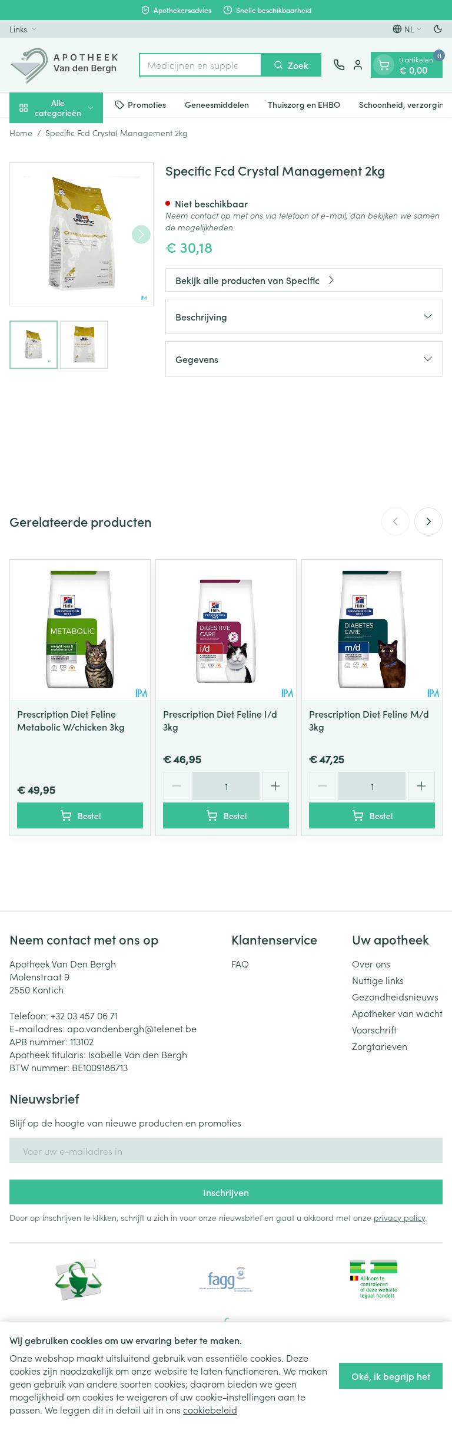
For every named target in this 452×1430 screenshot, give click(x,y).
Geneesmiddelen (217, 104)
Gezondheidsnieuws (395, 996)
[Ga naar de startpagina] (68, 64)
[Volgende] (141, 234)
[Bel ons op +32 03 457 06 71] (339, 65)
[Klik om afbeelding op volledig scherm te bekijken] (81, 234)
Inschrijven (226, 1191)
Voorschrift (374, 1029)
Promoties (147, 104)
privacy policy (399, 1217)
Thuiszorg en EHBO (304, 104)
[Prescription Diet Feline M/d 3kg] (372, 630)
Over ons (371, 963)
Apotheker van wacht (397, 1012)
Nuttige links (378, 979)
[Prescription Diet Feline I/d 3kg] (226, 630)
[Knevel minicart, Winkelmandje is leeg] (383, 64)
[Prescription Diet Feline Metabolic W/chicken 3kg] (80, 630)
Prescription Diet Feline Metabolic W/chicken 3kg (71, 720)
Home (20, 132)
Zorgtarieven (379, 1045)
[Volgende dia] (428, 521)
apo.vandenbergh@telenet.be (132, 1028)
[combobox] (200, 65)
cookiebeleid (210, 1409)
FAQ (240, 963)
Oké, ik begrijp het (390, 1375)
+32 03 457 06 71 (84, 1015)
